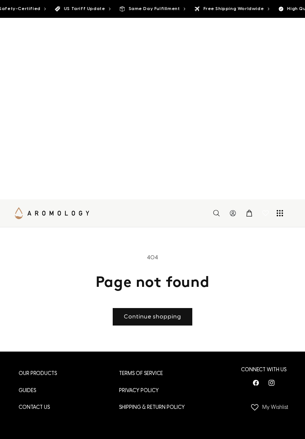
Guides (27, 391)
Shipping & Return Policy (152, 407)
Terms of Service (141, 373)
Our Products (38, 373)
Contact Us (34, 407)
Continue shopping (152, 317)
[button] (216, 213)
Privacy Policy (139, 391)
